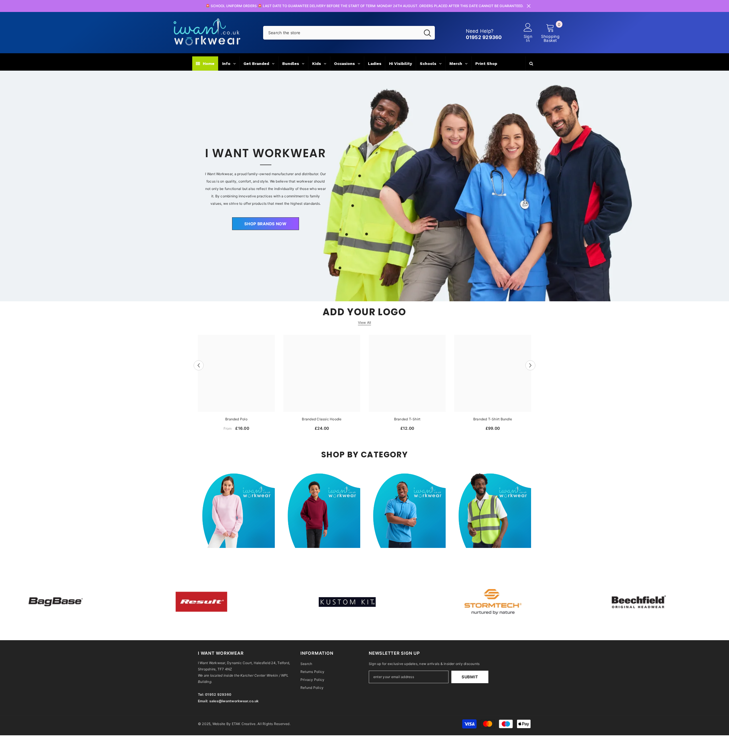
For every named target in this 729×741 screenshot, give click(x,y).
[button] (199, 365)
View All (364, 322)
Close (528, 6)
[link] (164, 602)
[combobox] (341, 33)
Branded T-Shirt (407, 419)
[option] (236, 385)
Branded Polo (236, 419)
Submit (470, 676)
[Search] (349, 33)
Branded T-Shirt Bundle (492, 419)
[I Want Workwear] (364, 186)
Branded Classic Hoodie (321, 419)
